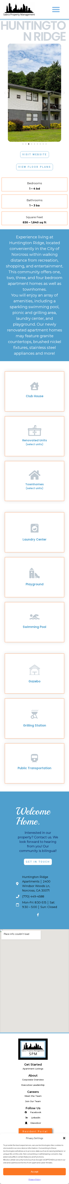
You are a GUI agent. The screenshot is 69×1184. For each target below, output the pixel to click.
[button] (64, 1138)
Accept (34, 1171)
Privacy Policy (35, 1179)
